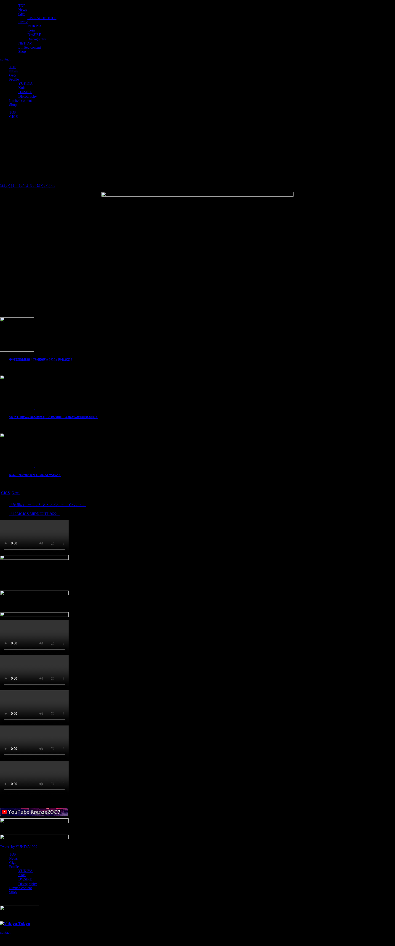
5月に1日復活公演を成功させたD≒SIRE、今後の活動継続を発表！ (53, 417)
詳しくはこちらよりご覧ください (27, 186)
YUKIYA (34, 26)
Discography (36, 39)
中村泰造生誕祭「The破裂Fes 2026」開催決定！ (41, 359)
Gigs (21, 14)
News (22, 10)
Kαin (31, 30)
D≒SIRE (34, 35)
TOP (21, 6)
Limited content (29, 47)
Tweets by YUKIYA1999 (18, 847)
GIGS (5, 493)
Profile (23, 22)
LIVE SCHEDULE (41, 18)
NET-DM (25, 43)
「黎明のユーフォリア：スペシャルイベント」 (47, 505)
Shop (22, 51)
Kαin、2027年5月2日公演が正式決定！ (35, 475)
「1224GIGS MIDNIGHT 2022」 (34, 514)
